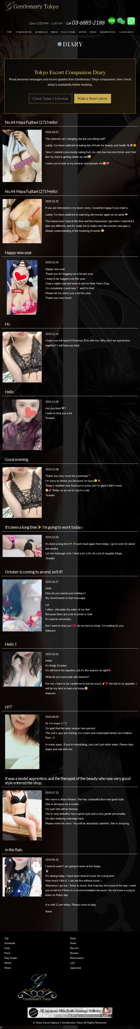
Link (72, 962)
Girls (7, 948)
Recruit (74, 948)
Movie (7, 962)
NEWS (93, 31)
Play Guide (10, 957)
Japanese (75, 967)
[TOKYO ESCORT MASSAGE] (70, 1012)
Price (7, 953)
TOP (9, 31)
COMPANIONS (24, 31)
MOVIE (82, 31)
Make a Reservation (92, 98)
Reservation (77, 957)
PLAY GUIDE (68, 31)
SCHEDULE (41, 31)
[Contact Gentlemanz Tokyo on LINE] (112, 22)
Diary (73, 938)
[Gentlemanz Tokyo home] (31, 5)
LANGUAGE (125, 31)
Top (6, 938)
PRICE (54, 31)
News (7, 967)
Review (74, 953)
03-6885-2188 (85, 22)
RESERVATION (108, 31)
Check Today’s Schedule (50, 98)
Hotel (73, 943)
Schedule (9, 943)
